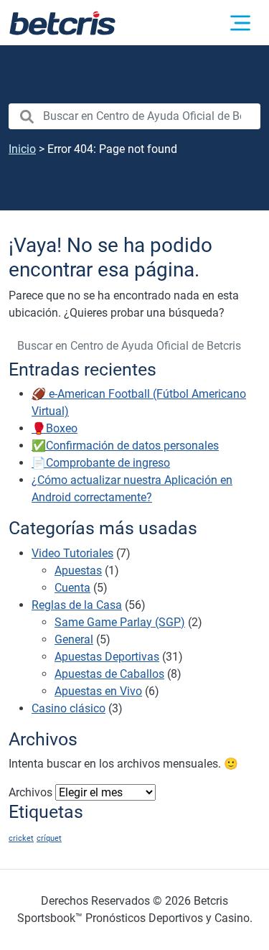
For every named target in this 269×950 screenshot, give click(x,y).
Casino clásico (68, 708)
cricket (21, 838)
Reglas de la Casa (77, 605)
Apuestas (78, 570)
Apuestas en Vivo (98, 691)
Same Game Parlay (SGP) (120, 622)
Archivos (30, 792)
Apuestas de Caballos (109, 674)
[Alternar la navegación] (240, 23)
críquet (49, 838)
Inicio (22, 149)
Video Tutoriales (72, 553)
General (74, 639)
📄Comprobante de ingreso (101, 463)
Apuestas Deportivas (107, 656)
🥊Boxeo (54, 428)
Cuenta (72, 588)
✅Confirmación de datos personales (125, 445)
